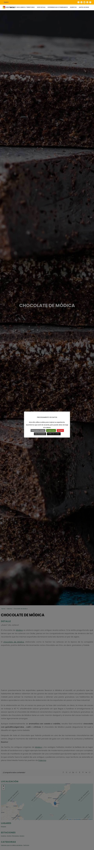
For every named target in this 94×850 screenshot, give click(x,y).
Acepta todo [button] (51, 430)
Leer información (40, 434)
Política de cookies (53, 434)
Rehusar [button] (60, 430)
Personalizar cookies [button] (38, 430)
